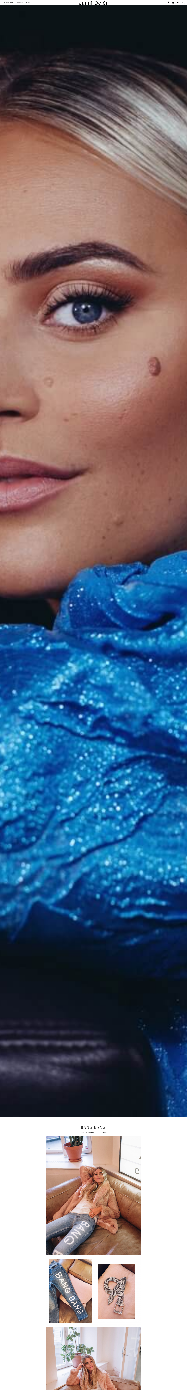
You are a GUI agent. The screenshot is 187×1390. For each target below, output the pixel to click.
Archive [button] (19, 2)
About (27, 2)
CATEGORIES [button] (7, 2)
